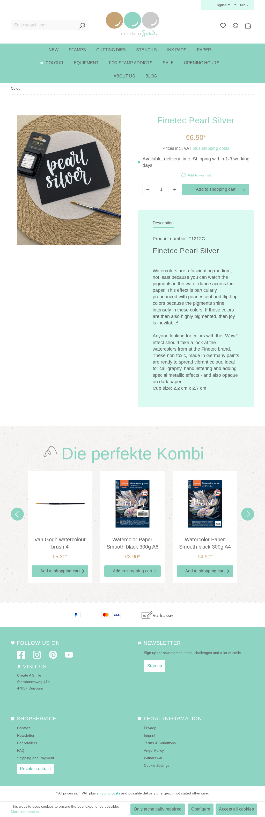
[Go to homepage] (132, 24)
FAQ (20, 750)
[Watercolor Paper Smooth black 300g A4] (205, 503)
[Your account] (235, 25)
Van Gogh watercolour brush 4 (60, 543)
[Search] (82, 25)
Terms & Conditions (160, 743)
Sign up (154, 666)
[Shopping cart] (248, 25)
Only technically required (157, 809)
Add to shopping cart (215, 189)
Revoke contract (35, 768)
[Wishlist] (223, 25)
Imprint (149, 735)
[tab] (163, 223)
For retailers (27, 743)
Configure (200, 809)
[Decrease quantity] (148, 189)
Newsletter (25, 735)
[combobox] (44, 25)
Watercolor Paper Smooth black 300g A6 (132, 543)
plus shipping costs (211, 148)
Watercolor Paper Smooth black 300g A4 (205, 543)
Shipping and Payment (35, 758)
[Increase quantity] (175, 189)
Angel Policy (154, 750)
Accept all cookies (236, 809)
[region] (69, 180)
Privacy (150, 728)
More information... (26, 811)
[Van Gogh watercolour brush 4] (60, 503)
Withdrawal (153, 758)
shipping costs (108, 793)
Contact (23, 728)
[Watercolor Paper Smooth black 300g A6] (132, 503)
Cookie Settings (157, 765)
